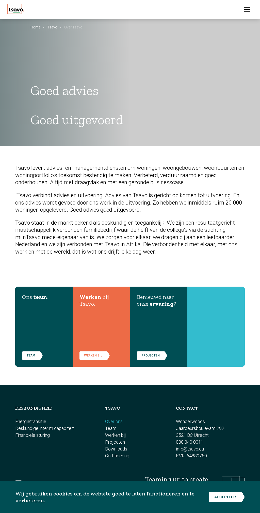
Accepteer (225, 497)
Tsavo (52, 27)
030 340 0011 (189, 442)
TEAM (31, 355)
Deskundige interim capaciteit (44, 428)
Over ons (114, 421)
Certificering (117, 455)
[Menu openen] (247, 9)
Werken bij (93, 355)
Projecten (150, 355)
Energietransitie (30, 421)
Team (110, 428)
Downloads (116, 449)
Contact (187, 408)
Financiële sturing (32, 435)
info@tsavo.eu (190, 449)
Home (35, 27)
